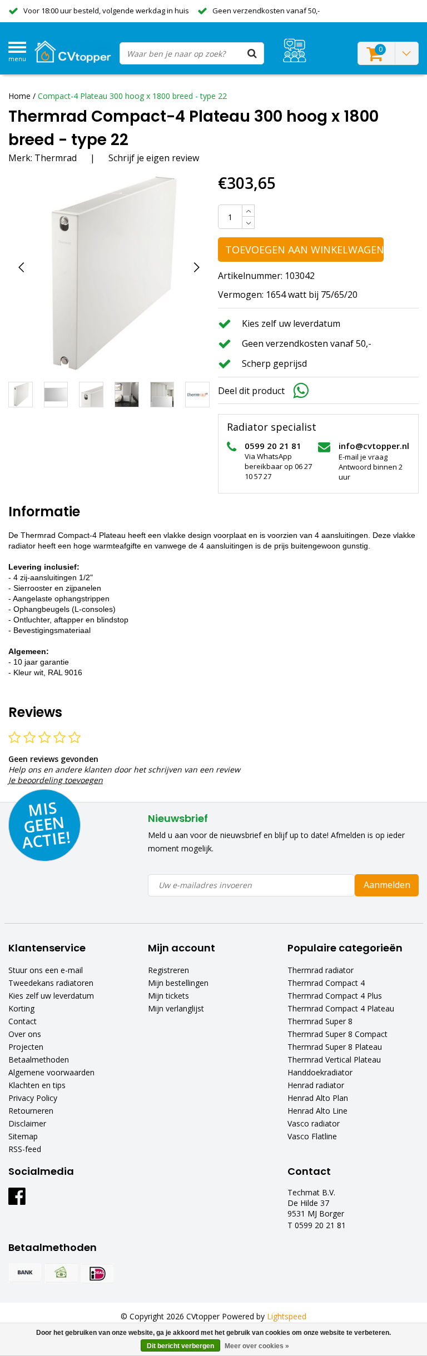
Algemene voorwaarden (51, 1072)
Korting (21, 1008)
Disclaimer (27, 1123)
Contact (22, 1021)
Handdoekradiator (319, 1072)
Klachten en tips (37, 1085)
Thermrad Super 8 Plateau (334, 1046)
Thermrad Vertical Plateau (334, 1059)
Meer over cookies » (257, 1346)
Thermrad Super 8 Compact (337, 1034)
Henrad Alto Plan (317, 1098)
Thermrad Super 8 (319, 1021)
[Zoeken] (252, 53)
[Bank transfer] (25, 1273)
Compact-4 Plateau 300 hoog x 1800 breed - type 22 (132, 96)
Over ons (24, 1034)
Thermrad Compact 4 (326, 983)
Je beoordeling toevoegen (55, 780)
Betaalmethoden (38, 1059)
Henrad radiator (315, 1085)
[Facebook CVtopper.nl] (17, 1200)
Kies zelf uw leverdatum (51, 995)
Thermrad (55, 158)
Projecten (25, 1046)
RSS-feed (24, 1149)
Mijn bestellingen (178, 983)
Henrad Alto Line (317, 1110)
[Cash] (61, 1273)
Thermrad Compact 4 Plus (334, 995)
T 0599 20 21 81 (316, 1225)
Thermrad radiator (320, 970)
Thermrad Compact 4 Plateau (340, 1008)
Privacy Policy (32, 1098)
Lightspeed (286, 1316)
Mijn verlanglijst (176, 1008)
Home (19, 96)
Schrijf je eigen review (153, 158)
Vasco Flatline (312, 1136)
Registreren (168, 970)
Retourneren (30, 1110)
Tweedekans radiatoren (50, 983)
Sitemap (23, 1136)
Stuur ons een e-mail (45, 970)
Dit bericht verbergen (180, 1346)
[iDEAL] (97, 1273)
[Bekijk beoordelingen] (294, 50)
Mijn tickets (168, 995)
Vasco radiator (313, 1123)
